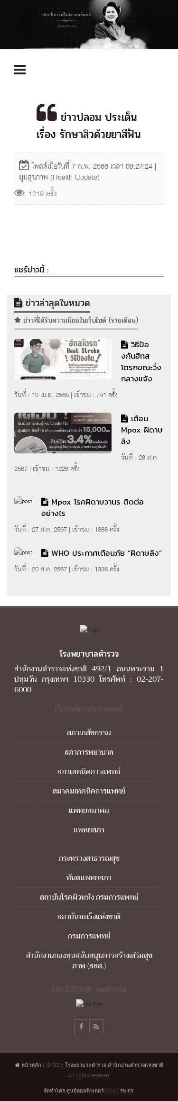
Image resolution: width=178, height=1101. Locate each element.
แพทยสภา (89, 830)
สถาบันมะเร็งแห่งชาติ (89, 916)
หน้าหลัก (30, 1065)
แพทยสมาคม (89, 810)
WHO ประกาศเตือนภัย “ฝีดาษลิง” (106, 553)
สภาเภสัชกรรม (89, 733)
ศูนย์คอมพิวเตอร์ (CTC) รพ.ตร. (100, 1091)
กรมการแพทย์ (89, 936)
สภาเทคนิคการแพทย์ (89, 771)
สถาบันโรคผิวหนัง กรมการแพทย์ (89, 897)
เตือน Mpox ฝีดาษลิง (142, 429)
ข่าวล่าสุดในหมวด (56, 303)
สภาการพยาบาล (89, 752)
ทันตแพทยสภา (89, 877)
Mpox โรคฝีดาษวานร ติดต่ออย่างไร (92, 507)
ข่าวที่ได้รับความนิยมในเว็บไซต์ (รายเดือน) (79, 320)
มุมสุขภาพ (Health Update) (59, 177)
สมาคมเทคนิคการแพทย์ (89, 791)
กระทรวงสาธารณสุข (89, 858)
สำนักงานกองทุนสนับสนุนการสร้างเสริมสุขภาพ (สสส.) (89, 961)
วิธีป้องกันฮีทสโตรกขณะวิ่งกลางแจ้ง (141, 361)
